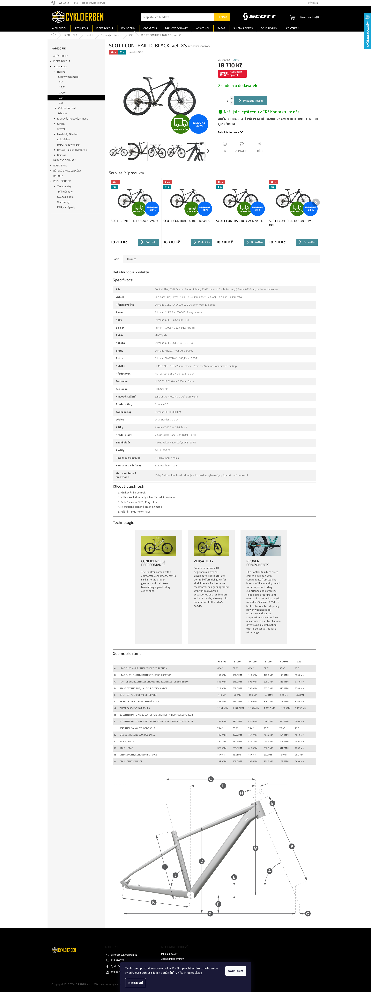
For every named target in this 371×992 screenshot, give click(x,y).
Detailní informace (228, 132)
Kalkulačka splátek (236, 73)
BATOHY (58, 176)
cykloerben (117, 972)
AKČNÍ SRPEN (60, 56)
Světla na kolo (65, 197)
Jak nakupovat (168, 954)
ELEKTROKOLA (61, 61)
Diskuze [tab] (131, 259)
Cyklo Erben (118, 966)
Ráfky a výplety (66, 207)
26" (61, 82)
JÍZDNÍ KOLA (60, 67)
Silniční (61, 124)
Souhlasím (235, 971)
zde (199, 973)
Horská (61, 72)
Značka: (138, 52)
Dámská (62, 113)
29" (61, 98)
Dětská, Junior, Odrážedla (72, 150)
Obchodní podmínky (172, 959)
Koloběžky (63, 140)
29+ (61, 103)
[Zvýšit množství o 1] (232, 98)
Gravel (61, 129)
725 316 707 (117, 960)
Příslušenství (65, 192)
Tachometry (64, 186)
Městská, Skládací (67, 134)
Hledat (222, 17)
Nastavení (135, 983)
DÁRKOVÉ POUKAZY (64, 160)
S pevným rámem (68, 77)
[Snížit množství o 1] (232, 103)
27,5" (62, 87)
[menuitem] (59, 28)
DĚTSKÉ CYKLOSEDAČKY (67, 171)
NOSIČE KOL (60, 166)
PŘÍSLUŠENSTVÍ (62, 181)
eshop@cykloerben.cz (124, 955)
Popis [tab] (116, 259)
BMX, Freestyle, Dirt (68, 145)
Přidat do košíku (253, 100)
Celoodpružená (67, 108)
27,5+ (62, 93)
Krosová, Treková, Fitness (72, 119)
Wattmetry (63, 202)
